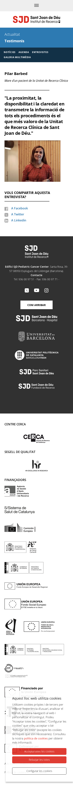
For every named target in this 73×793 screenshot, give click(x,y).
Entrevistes (40, 52)
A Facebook (19, 208)
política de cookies (36, 738)
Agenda (24, 52)
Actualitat (12, 34)
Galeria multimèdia (17, 57)
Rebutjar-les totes (39, 759)
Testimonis (14, 40)
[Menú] (36, 5)
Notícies (10, 52)
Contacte (36, 275)
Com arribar (36, 305)
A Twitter (17, 214)
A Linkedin (18, 220)
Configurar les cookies (39, 771)
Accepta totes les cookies (39, 751)
